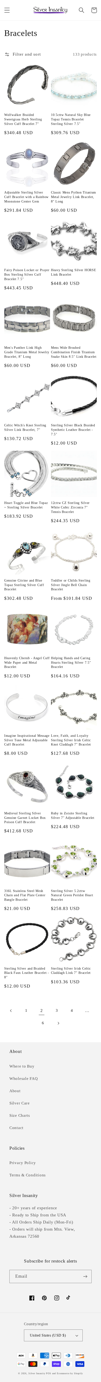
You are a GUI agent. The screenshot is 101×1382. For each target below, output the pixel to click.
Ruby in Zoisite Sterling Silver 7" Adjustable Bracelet (72, 815)
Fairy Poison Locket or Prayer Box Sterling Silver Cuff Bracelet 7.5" (27, 274)
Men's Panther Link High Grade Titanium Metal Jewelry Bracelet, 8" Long (26, 352)
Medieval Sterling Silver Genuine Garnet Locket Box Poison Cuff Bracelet (25, 817)
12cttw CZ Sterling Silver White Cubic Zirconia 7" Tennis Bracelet (70, 507)
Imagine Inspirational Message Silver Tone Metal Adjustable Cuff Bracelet (27, 740)
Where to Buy (22, 1066)
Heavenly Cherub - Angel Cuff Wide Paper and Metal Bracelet (27, 662)
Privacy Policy (22, 1163)
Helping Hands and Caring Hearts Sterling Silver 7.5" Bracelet (71, 662)
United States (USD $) (48, 1335)
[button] (7, 10)
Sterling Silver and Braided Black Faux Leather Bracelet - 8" (26, 973)
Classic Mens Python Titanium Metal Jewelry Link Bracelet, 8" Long (73, 196)
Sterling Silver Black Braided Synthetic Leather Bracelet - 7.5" (73, 429)
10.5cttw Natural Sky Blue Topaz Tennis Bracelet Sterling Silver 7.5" (71, 119)
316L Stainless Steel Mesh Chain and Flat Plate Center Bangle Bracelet (24, 895)
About (15, 1091)
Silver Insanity (36, 1373)
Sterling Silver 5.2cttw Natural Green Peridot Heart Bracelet (72, 895)
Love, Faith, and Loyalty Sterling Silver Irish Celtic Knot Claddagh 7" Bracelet (71, 740)
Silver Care (19, 1103)
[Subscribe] (85, 1276)
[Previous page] (11, 1010)
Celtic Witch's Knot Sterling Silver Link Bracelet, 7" (25, 427)
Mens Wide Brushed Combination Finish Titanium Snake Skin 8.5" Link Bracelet (74, 352)
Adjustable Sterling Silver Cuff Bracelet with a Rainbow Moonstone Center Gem (26, 196)
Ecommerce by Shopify (70, 1373)
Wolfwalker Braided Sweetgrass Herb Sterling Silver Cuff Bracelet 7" (23, 119)
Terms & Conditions (27, 1175)
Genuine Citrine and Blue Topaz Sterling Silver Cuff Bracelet (24, 584)
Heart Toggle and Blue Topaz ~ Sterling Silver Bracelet (26, 505)
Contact (16, 1128)
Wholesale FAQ (23, 1078)
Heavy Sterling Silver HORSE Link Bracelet (73, 272)
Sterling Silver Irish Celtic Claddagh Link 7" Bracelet (71, 971)
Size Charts (19, 1115)
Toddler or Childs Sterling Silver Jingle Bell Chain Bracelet (70, 584)
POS (48, 1373)
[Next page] (58, 1023)
